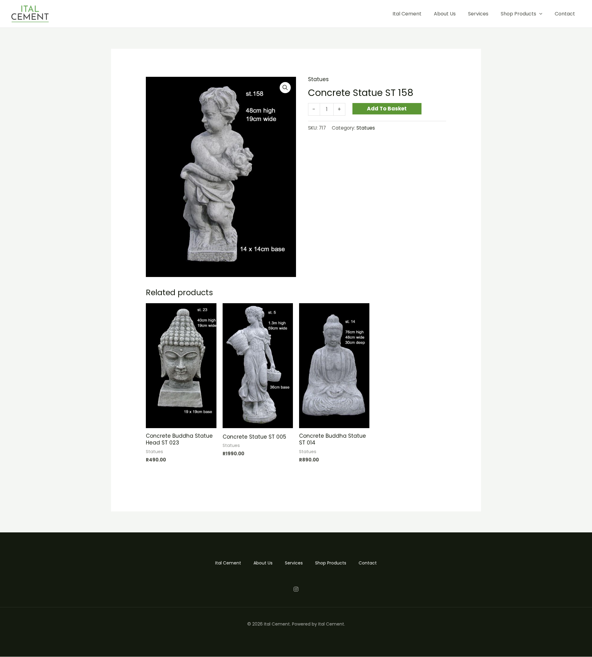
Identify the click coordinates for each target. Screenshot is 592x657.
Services (478, 13)
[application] (539, 13)
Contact (565, 13)
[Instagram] (296, 589)
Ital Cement (407, 13)
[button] (285, 87)
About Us (445, 13)
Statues (318, 79)
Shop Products (518, 13)
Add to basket (387, 108)
